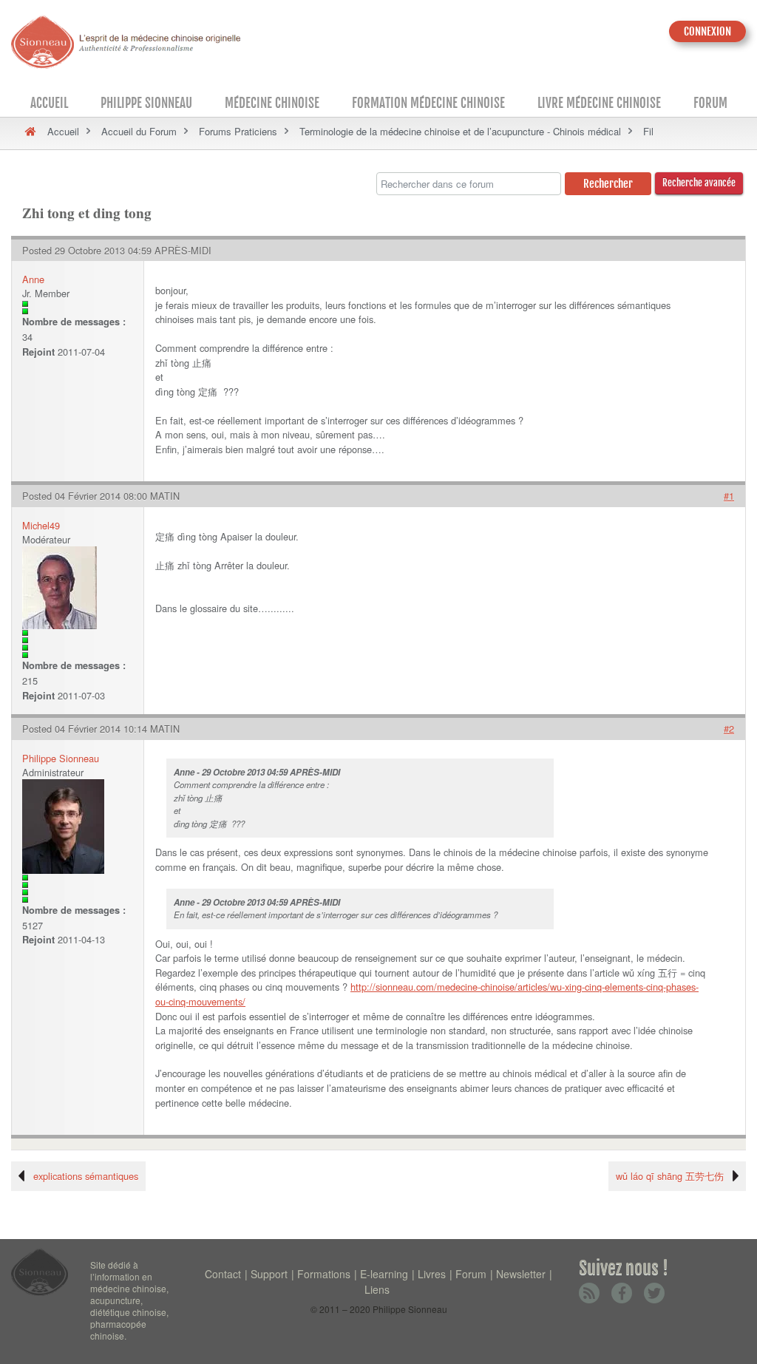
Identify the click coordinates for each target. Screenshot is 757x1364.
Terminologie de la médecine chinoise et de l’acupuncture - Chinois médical (460, 131)
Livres (432, 1273)
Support (269, 1273)
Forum (710, 103)
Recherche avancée (699, 183)
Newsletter (521, 1273)
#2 (729, 729)
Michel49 (41, 525)
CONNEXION (707, 31)
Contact (223, 1273)
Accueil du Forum (139, 131)
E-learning (384, 1273)
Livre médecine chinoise (599, 103)
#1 (729, 496)
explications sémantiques (85, 1176)
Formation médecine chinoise (428, 103)
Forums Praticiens (238, 131)
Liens (377, 1289)
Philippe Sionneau (146, 103)
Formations (323, 1273)
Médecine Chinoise (272, 103)
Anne (33, 279)
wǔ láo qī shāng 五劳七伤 (670, 1176)
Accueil (49, 103)
